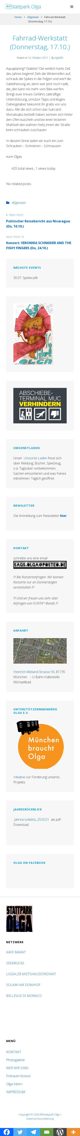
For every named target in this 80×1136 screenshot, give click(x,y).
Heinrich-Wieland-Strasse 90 (34, 672)
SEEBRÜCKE (16, 963)
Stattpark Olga (23, 6)
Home (18, 17)
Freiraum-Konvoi (18, 1076)
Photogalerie (15, 1060)
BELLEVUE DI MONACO (24, 995)
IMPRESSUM (15, 1092)
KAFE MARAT (16, 952)
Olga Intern (14, 1084)
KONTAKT (13, 1052)
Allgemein (33, 17)
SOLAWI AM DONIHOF (23, 985)
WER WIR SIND (17, 1068)
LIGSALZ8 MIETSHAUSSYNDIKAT (31, 974)
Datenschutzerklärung (40, 1118)
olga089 (59, 57)
